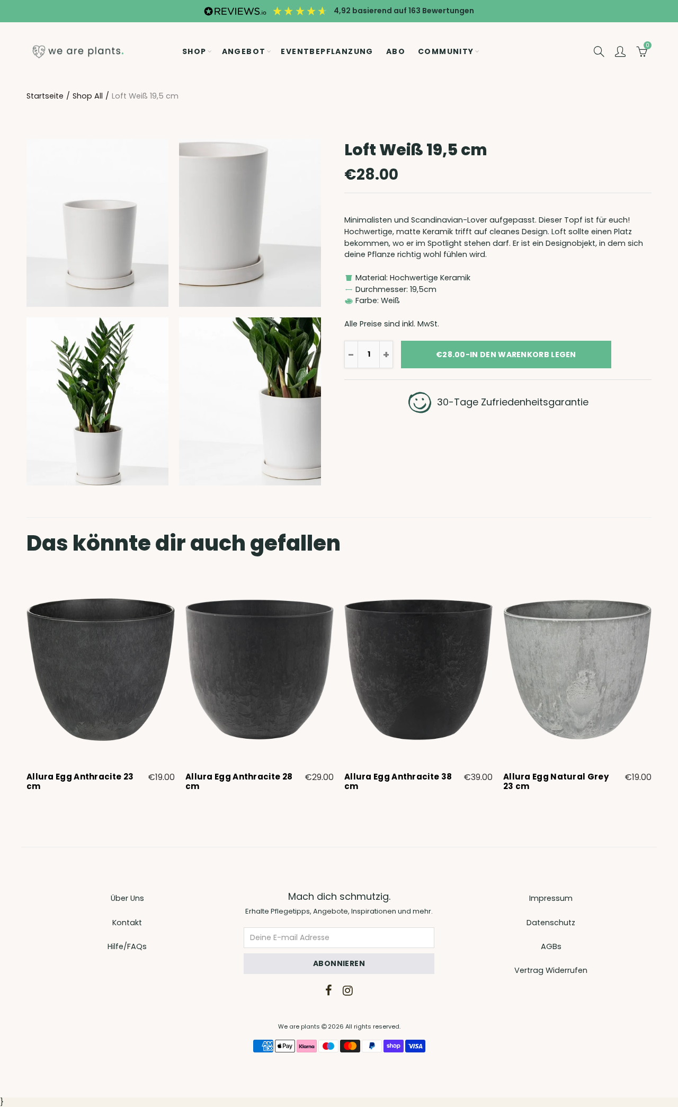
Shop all (88, 96)
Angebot (244, 51)
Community (446, 51)
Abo (395, 51)
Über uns (127, 898)
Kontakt (127, 922)
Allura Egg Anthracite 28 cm (238, 781)
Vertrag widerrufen (550, 970)
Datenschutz (551, 922)
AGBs (551, 946)
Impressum (551, 898)
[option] (100, 684)
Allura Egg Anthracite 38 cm (398, 781)
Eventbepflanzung (327, 51)
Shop (194, 51)
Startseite (45, 96)
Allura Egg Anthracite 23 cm (79, 781)
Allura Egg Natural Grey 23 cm (556, 781)
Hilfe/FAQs (127, 946)
